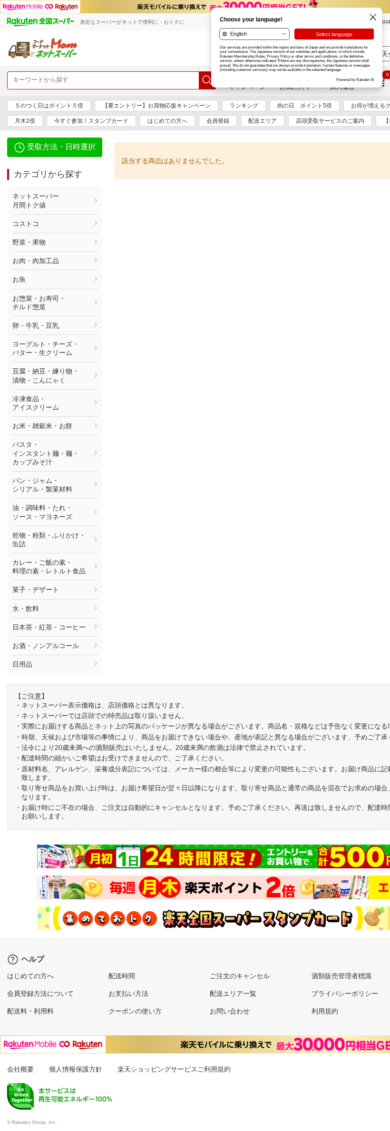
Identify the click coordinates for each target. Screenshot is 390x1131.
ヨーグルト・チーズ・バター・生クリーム (45, 348)
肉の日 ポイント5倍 (304, 105)
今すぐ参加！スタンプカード (91, 121)
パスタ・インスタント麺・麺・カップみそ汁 (45, 453)
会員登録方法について (40, 993)
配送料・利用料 (30, 1011)
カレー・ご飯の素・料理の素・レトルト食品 (49, 567)
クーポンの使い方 (135, 1011)
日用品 (22, 664)
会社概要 (20, 1069)
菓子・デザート (35, 589)
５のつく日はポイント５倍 (49, 105)
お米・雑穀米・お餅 (42, 426)
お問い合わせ (230, 1011)
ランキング (244, 105)
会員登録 (217, 121)
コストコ (25, 223)
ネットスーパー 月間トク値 (49, 200)
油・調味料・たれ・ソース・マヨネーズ (42, 512)
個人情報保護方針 (75, 1069)
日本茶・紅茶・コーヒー (49, 627)
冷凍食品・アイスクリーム (35, 403)
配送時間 (121, 976)
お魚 (19, 279)
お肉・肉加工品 (35, 261)
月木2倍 (25, 121)
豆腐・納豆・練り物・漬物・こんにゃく (45, 375)
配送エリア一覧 (233, 993)
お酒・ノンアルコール (45, 645)
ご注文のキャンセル (240, 976)
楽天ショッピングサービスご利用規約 (174, 1069)
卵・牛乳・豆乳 (35, 325)
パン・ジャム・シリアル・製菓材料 (42, 485)
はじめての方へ (167, 121)
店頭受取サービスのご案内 (330, 121)
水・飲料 (25, 608)
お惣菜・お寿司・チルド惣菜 (39, 303)
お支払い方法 (128, 993)
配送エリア (262, 121)
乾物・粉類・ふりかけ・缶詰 (49, 539)
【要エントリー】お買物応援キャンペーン (156, 105)
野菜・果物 (29, 242)
